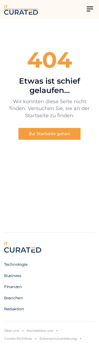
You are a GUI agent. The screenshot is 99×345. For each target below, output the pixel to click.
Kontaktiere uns (40, 330)
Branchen (13, 297)
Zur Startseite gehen (49, 133)
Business (12, 275)
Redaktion (14, 308)
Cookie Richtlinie (18, 338)
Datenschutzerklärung (58, 338)
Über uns (11, 330)
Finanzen (13, 286)
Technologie (16, 264)
